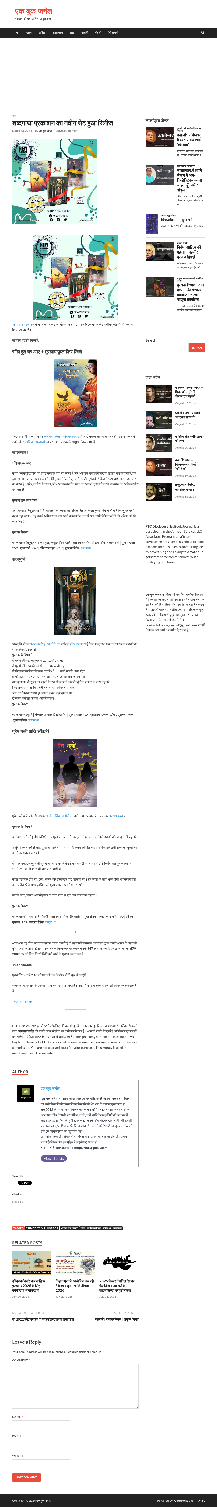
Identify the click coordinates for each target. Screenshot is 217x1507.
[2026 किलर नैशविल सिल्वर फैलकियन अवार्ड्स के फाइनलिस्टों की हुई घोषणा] (119, 1264)
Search (151, 340)
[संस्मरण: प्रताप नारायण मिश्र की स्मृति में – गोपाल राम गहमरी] (159, 388)
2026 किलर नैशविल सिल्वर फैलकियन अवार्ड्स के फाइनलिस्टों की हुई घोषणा (116, 1286)
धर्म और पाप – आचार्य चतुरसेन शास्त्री (187, 415)
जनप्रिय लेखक (94, 1228)
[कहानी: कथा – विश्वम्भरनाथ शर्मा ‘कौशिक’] (159, 460)
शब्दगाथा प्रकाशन (23, 324)
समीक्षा (42, 32)
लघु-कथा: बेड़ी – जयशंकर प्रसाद (185, 487)
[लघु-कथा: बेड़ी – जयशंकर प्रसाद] (159, 485)
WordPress (180, 1500)
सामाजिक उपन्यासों (33, 442)
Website (18, 1456)
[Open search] (203, 33)
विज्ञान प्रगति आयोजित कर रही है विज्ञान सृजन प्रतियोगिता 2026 (75, 1286)
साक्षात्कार (58, 32)
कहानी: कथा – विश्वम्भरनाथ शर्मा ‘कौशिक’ (185, 464)
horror (52, 1228)
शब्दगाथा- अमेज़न (22, 1001)
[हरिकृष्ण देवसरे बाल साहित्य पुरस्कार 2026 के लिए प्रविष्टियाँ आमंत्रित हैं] (31, 1264)
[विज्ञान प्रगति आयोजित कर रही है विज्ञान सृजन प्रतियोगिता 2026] (75, 1264)
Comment (21, 1360)
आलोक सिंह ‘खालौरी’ (43, 644)
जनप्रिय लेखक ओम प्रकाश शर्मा (63, 436)
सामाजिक (117, 1228)
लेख (72, 32)
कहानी (84, 32)
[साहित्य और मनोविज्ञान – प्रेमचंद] (159, 437)
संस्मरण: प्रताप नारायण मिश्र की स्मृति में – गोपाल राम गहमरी (189, 391)
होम (17, 32)
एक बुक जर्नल (33, 11)
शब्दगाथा (86, 548)
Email (18, 1436)
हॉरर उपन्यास (78, 644)
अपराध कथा (115, 816)
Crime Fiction (35, 1228)
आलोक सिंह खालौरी (57, 816)
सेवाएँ (97, 32)
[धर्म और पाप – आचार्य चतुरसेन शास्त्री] (159, 413)
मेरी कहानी (113, 32)
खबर (29, 32)
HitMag (199, 1500)
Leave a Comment (66, 130)
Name (17, 1417)
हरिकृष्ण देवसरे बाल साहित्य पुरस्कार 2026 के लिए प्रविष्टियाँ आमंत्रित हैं (28, 1286)
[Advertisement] (108, 75)
